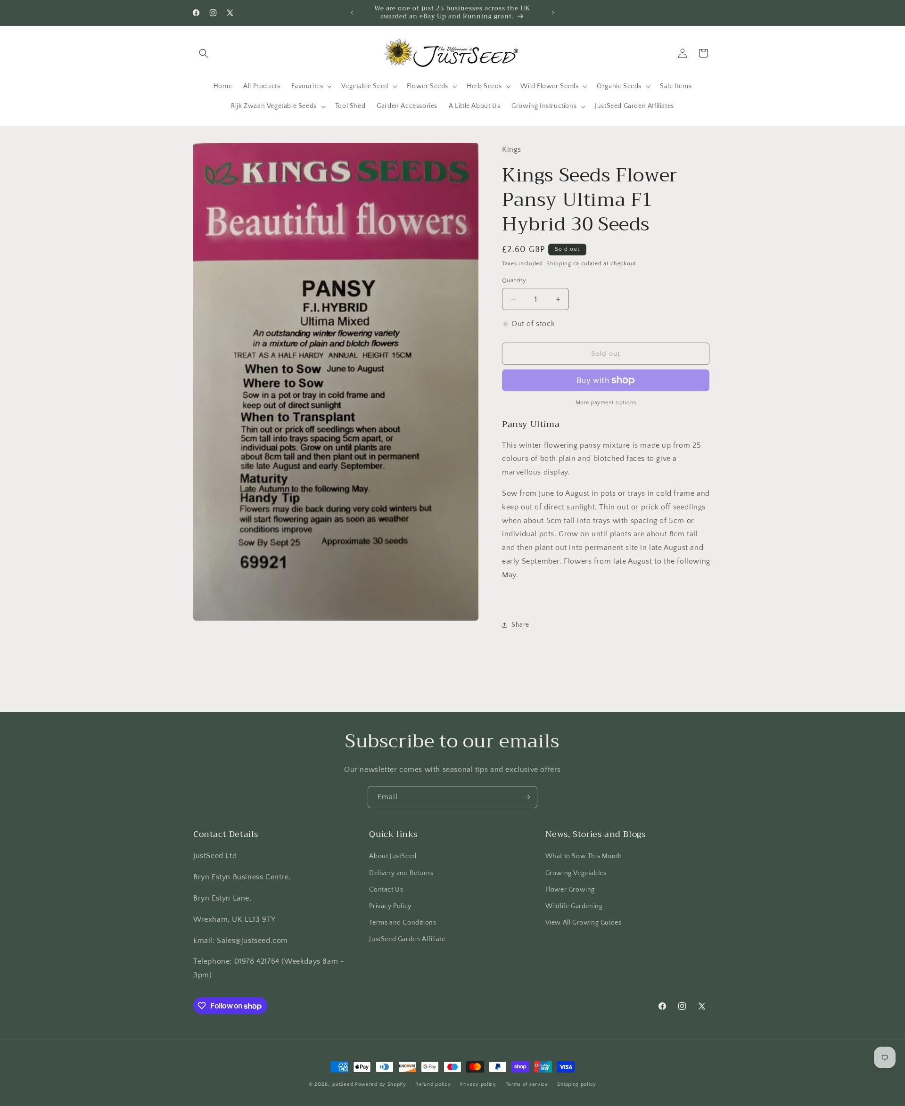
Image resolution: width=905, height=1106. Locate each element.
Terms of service (527, 1084)
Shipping (558, 264)
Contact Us (386, 889)
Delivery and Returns (401, 873)
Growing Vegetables (576, 873)
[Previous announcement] (352, 13)
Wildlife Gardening (574, 906)
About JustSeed (392, 856)
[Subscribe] (526, 797)
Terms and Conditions (402, 922)
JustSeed (342, 1084)
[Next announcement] (553, 13)
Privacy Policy (390, 906)
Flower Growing (570, 889)
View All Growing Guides (583, 922)
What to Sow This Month (583, 856)
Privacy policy (478, 1084)
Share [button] (520, 625)
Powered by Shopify (380, 1084)
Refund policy (433, 1084)
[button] (203, 53)
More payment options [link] (606, 403)
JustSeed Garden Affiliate (407, 939)
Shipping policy (576, 1084)
